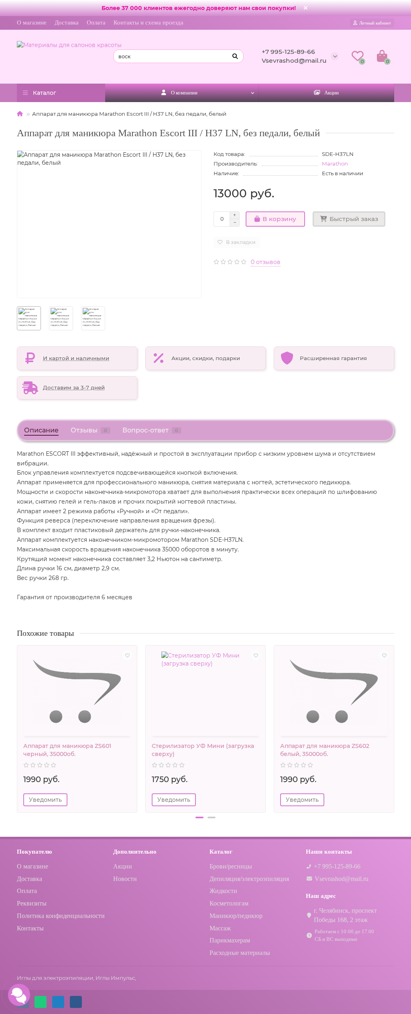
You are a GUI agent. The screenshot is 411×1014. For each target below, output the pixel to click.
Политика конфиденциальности (61, 915)
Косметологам (229, 903)
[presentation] (17, 726)
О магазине (32, 22)
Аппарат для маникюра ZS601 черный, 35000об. (67, 750)
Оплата (96, 22)
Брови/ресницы (231, 866)
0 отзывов (266, 262)
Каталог (221, 851)
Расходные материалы (240, 952)
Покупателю (34, 851)
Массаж (220, 928)
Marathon (335, 163)
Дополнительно (135, 851)
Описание (41, 430)
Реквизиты (32, 903)
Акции (331, 93)
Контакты (30, 928)
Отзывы (89, 430)
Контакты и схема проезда (148, 22)
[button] (199, 817)
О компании (184, 93)
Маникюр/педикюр (236, 915)
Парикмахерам (230, 940)
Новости (125, 878)
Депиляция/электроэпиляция (249, 878)
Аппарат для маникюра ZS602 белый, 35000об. (324, 750)
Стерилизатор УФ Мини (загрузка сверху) (203, 750)
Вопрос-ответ (150, 430)
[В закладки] (127, 655)
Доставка (67, 22)
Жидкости (223, 890)
